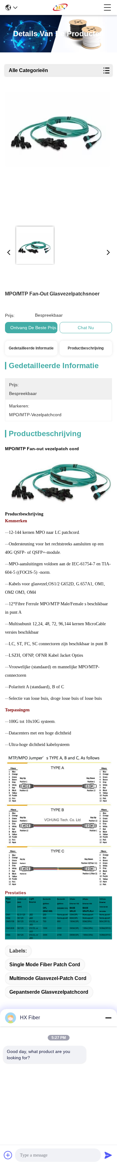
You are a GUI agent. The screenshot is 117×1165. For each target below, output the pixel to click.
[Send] (108, 1155)
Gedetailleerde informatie (31, 348)
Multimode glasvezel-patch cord (47, 978)
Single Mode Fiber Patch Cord (44, 964)
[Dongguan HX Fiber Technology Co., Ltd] (61, 7)
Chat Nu (86, 327)
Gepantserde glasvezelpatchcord (48, 992)
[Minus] (108, 1017)
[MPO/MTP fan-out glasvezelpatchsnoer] (57, 156)
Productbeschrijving (86, 348)
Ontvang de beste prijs (33, 327)
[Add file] (8, 1155)
